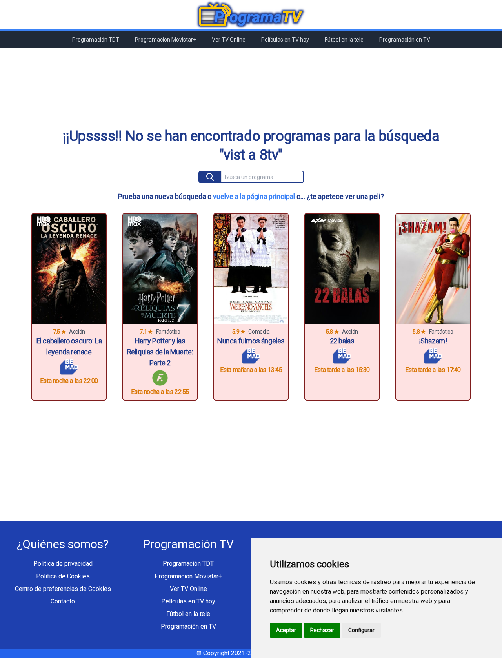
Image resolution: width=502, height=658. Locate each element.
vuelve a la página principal (254, 196)
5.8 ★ (332, 331)
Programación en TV (404, 39)
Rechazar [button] (322, 630)
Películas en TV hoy (285, 39)
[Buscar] (210, 176)
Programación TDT (95, 39)
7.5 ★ (59, 331)
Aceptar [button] (286, 630)
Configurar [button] (361, 630)
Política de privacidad (63, 563)
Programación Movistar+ (165, 39)
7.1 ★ (146, 331)
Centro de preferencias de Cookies (63, 588)
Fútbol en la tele (344, 39)
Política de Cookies (63, 576)
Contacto (63, 601)
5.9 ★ (238, 331)
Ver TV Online (229, 39)
